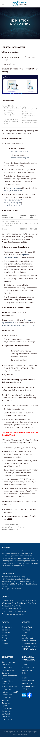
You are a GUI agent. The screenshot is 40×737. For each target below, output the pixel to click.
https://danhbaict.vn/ (12, 205)
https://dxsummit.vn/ (20, 151)
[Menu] (3, 3)
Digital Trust (27, 627)
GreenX (5, 644)
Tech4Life (6, 633)
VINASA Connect (29, 641)
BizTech (5, 630)
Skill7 (24, 635)
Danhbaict (26, 633)
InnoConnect (27, 638)
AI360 (4, 641)
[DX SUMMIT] (20, 3)
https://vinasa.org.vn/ (20, 158)
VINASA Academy (29, 649)
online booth (15, 188)
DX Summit (7, 627)
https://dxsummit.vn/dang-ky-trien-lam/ (19, 326)
